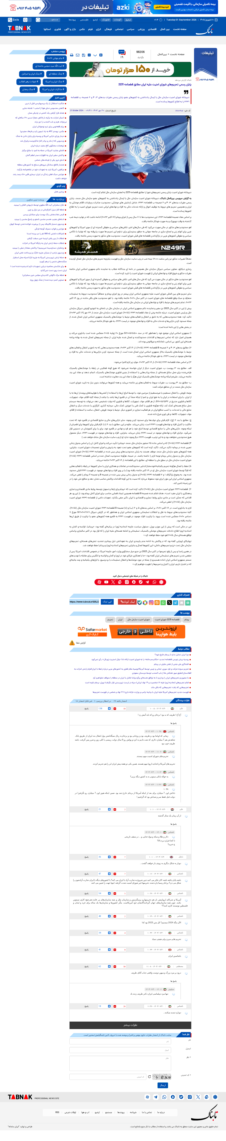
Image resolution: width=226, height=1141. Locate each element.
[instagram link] (127, 582)
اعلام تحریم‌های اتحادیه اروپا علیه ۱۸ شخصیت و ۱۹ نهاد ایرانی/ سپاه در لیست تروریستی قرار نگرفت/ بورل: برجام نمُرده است (137, 682)
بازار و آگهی (70, 29)
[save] (83, 55)
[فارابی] (130, 69)
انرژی (98, 29)
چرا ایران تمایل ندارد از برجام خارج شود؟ (172, 654)
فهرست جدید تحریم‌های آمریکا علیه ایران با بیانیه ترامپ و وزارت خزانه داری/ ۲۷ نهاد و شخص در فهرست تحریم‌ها (141, 692)
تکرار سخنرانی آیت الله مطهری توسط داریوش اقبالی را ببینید (39, 205)
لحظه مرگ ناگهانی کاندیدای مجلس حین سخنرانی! (43, 275)
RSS (57, 1112)
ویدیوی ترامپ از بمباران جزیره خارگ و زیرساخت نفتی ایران (39, 253)
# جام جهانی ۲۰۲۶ (55, 58)
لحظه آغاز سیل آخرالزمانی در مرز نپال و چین (46, 210)
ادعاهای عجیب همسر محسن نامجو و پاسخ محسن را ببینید (39, 219)
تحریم (110, 619)
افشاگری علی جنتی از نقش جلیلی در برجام (171, 664)
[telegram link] (147, 582)
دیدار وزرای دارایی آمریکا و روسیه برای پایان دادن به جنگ (40, 136)
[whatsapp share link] (163, 603)
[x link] (113, 582)
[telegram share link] (175, 603)
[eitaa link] (120, 582)
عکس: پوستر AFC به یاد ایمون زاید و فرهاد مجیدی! (42, 131)
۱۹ (121, 57)
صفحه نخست (179, 29)
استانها (47, 29)
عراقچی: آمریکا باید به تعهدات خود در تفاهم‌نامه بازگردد (40, 169)
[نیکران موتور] (130, 247)
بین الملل (165, 29)
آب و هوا (85, 1112)
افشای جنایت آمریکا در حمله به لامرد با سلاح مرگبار (43, 150)
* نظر (188, 1057)
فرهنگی (108, 29)
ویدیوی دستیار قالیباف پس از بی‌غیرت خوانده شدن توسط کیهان (37, 224)
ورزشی (141, 29)
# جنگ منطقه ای (56, 74)
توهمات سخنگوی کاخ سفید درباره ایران (47, 146)
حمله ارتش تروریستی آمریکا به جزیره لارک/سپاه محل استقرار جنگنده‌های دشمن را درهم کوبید (40, 259)
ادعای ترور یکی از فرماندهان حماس (49, 160)
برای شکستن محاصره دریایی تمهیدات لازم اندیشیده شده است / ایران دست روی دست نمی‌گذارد (38, 268)
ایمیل (188, 1048)
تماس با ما (147, 1112)
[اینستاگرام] (150, 602)
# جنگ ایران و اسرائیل (32, 74)
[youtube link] (106, 582)
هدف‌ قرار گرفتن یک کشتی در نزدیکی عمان (46, 113)
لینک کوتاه (129, 601)
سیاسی (130, 29)
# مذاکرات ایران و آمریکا (53, 89)
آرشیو (95, 20)
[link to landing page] (205, 29)
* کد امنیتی (186, 1075)
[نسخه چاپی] (188, 603)
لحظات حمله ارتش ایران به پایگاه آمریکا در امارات (43, 243)
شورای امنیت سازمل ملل (138, 619)
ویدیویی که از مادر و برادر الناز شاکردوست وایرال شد (42, 141)
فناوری (57, 29)
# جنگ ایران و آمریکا (54, 81)
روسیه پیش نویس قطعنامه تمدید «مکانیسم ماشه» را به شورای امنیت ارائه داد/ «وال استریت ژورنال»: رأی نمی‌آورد (140, 659)
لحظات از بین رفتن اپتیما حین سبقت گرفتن (45, 238)
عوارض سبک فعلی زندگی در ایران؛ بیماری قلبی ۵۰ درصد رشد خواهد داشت (40, 176)
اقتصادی (152, 29)
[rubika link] (161, 582)
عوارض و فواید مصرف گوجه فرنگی (49, 229)
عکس (82, 29)
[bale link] (140, 582)
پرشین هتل (59, 192)
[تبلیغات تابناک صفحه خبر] (205, 66)
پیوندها (72, 20)
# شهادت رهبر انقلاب (28, 81)
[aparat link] (99, 582)
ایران (120, 619)
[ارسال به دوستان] (181, 603)
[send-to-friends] (77, 55)
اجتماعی (119, 29)
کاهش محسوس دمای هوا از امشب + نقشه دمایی (43, 108)
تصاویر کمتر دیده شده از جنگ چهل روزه (47, 280)
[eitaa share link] (157, 603)
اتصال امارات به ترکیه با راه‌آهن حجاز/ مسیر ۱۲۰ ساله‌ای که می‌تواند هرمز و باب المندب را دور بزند (41, 120)
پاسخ (86, 708)
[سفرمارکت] (130, 632)
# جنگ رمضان (28, 89)
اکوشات (117, 20)
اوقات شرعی (70, 1112)
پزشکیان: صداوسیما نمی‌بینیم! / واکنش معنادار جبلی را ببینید (38, 248)
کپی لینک (107, 602)
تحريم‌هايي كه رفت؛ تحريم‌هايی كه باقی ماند (170, 687)
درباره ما (161, 1112)
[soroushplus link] (134, 582)
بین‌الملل (162, 55)
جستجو (108, 1112)
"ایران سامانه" (13, 1126)
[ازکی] (165, 7)
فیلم (90, 29)
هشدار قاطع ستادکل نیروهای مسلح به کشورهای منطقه (40, 165)
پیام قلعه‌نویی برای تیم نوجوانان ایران (48, 126)
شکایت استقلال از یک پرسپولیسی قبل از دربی (44, 103)
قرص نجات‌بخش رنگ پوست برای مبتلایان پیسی (43, 214)
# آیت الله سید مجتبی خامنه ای (49, 66)
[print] (71, 55)
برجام (187, 619)
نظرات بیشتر (130, 1025)
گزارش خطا (81, 643)
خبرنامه (133, 1112)
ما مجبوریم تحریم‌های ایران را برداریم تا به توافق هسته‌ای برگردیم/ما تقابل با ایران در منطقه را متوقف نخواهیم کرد (141, 678)
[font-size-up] (101, 55)
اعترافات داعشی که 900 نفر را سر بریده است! (45, 233)
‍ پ (95, 55)
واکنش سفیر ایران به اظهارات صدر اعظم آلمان (45, 155)
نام (190, 1040)
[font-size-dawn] (89, 55)
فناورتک (105, 20)
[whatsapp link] (154, 582)
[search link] (38, 20)
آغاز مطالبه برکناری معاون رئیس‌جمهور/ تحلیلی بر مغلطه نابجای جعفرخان (181, 40)
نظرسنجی (84, 20)
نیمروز (128, 20)
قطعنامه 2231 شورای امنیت (167, 619)
